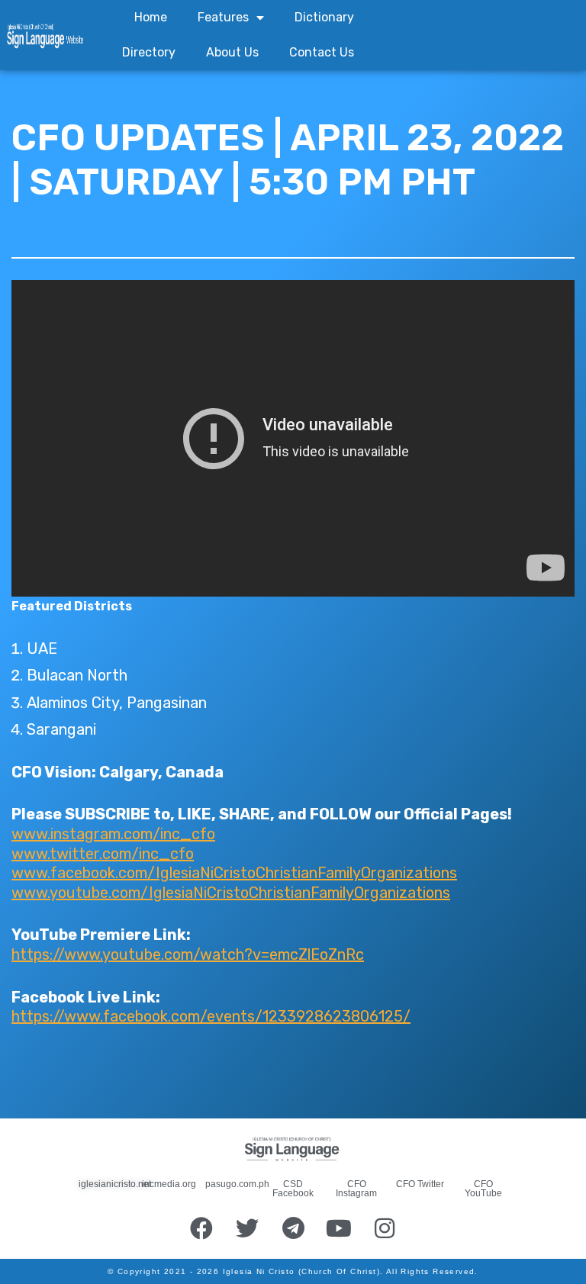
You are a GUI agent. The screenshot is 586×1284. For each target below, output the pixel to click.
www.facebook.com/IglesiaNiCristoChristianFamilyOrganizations (234, 873)
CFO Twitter (420, 1184)
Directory (148, 52)
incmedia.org (169, 1184)
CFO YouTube (483, 1189)
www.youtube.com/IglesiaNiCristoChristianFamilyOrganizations (230, 892)
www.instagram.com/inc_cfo (113, 834)
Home (150, 17)
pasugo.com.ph (237, 1184)
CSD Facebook (293, 1189)
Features (223, 17)
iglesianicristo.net (115, 1184)
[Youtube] (339, 1228)
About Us (232, 52)
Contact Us (321, 52)
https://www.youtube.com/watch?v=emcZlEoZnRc (187, 954)
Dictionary (324, 17)
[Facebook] (201, 1228)
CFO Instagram (356, 1189)
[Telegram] (293, 1228)
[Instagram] (384, 1228)
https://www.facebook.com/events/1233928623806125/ (211, 1016)
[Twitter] (247, 1228)
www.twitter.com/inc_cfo (102, 854)
